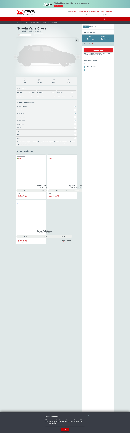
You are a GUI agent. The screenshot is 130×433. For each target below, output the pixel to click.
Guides (99, 14)
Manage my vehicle (90, 14)
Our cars (25, 19)
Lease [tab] (91, 26)
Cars (22, 22)
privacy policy (52, 422)
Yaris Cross (32, 22)
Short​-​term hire (36, 19)
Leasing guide (47, 19)
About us (80, 14)
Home (18, 19)
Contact (111, 14)
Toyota (26, 22)
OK (65, 429)
